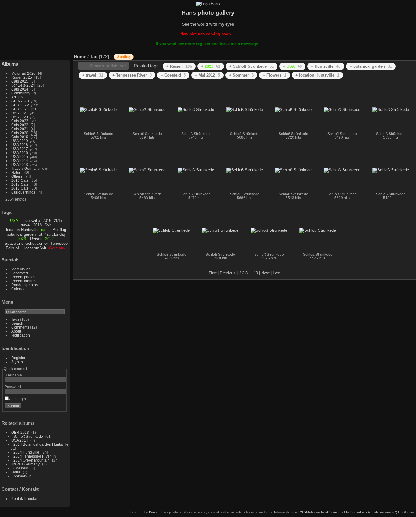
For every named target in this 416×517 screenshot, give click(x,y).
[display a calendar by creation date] (402, 55)
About (16, 331)
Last (276, 273)
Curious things (23, 192)
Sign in (17, 362)
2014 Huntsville (26, 452)
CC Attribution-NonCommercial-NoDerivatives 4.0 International (345, 512)
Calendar (19, 289)
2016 (47, 220)
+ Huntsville (325, 66)
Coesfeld (20, 468)
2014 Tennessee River (32, 456)
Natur (15, 172)
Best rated (19, 273)
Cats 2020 (19, 133)
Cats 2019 (19, 137)
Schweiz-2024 (23, 85)
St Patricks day (52, 234)
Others (16, 176)
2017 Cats (19, 184)
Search (17, 323)
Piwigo (153, 512)
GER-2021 (20, 109)
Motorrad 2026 (23, 73)
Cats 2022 (19, 125)
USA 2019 (19, 141)
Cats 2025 (19, 81)
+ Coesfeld (173, 75)
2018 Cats (19, 188)
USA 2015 (19, 157)
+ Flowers (274, 75)
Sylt (47, 225)
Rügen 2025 (21, 77)
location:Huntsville (22, 229)
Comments (20, 327)
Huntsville (31, 220)
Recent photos (23, 277)
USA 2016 (19, 153)
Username (13, 375)
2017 (58, 220)
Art (13, 97)
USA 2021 (19, 113)
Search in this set (107, 65)
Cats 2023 (19, 121)
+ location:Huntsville (317, 75)
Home (80, 56)
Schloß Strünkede (28, 436)
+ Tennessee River (132, 75)
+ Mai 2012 (207, 75)
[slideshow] (384, 55)
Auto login (17, 399)
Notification (20, 335)
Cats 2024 (19, 89)
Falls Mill (14, 248)
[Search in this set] (357, 53)
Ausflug (59, 229)
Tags (15, 319)
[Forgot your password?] (60, 407)
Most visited (21, 269)
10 (256, 273)
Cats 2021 (19, 129)
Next (265, 273)
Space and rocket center (26, 243)
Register (18, 358)
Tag (93, 56)
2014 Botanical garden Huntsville (41, 444)
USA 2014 (19, 160)
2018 (37, 225)
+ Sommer (241, 75)
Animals (20, 476)
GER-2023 (20, 101)
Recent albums (23, 281)
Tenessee (59, 243)
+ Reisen (179, 66)
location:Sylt (35, 248)
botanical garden (21, 234)
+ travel (92, 75)
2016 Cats (19, 180)
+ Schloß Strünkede (251, 66)
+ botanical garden (371, 66)
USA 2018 (19, 145)
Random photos (24, 285)
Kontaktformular (24, 499)
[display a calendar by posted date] (393, 55)
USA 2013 (19, 164)
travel (25, 225)
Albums (10, 63)
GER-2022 (20, 105)
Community (20, 93)
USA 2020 (19, 117)
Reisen (36, 239)
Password (13, 387)
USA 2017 (19, 149)
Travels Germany (25, 168)
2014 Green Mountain (31, 460)
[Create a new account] (52, 407)
